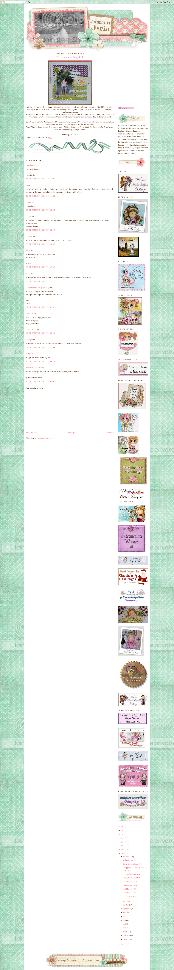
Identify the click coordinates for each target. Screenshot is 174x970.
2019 (123, 826)
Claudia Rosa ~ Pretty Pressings (38, 287)
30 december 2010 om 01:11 (40, 361)
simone (28, 216)
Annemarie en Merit (33, 367)
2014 (123, 838)
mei (124, 924)
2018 (123, 830)
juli (124, 916)
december (126, 857)
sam (27, 185)
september (127, 908)
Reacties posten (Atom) (46, 438)
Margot (28, 353)
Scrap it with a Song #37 (70, 57)
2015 (123, 834)
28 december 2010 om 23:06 (40, 267)
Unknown (29, 313)
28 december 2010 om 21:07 (40, 210)
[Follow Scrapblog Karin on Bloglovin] (126, 109)
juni (124, 920)
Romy (28, 273)
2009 (123, 944)
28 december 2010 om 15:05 (40, 179)
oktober (126, 905)
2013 (123, 842)
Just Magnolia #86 (130, 881)
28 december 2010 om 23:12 (40, 281)
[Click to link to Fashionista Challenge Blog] (133, 484)
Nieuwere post (31, 432)
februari (126, 935)
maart (125, 931)
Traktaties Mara (129, 860)
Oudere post (109, 432)
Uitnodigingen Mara (130, 885)
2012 (123, 846)
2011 (123, 849)
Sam (41, 107)
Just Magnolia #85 (130, 889)
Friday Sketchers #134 (131, 874)
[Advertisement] (131, 65)
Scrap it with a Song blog (64, 107)
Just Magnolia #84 (130, 892)
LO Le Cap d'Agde (130, 896)
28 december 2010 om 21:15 (40, 230)
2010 (123, 853)
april (124, 928)
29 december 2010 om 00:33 (40, 307)
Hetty (28, 250)
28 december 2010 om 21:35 (40, 244)
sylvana (29, 202)
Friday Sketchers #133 (131, 878)
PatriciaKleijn (31, 165)
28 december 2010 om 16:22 (40, 196)
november (126, 901)
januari (125, 939)
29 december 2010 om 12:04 (40, 347)
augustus (126, 912)
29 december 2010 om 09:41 (40, 333)
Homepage (71, 432)
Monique (29, 339)
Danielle (29, 236)
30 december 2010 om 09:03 (40, 381)
